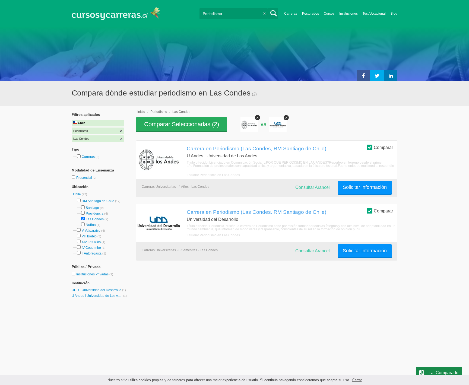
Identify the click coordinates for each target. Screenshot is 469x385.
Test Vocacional (374, 13)
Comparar (383, 147)
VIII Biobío (89, 236)
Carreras (290, 13)
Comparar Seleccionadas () (181, 124)
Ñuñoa (91, 225)
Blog (394, 13)
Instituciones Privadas (94, 274)
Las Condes (95, 219)
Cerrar (357, 380)
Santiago (92, 208)
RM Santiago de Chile (98, 201)
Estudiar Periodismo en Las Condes (213, 175)
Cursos (329, 13)
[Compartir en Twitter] (377, 75)
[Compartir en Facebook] (363, 75)
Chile (77, 194)
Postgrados (310, 13)
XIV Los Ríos (91, 242)
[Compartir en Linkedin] (390, 75)
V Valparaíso (91, 231)
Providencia (94, 213)
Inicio (141, 112)
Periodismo (158, 112)
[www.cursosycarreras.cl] (119, 13)
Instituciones (348, 13)
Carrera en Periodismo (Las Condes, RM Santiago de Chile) (256, 148)
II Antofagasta (92, 253)
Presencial (84, 178)
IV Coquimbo (91, 248)
